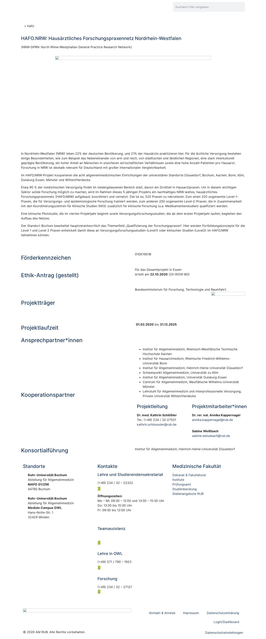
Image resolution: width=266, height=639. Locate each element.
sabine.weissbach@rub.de (211, 436)
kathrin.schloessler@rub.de (156, 424)
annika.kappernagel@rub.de (212, 420)
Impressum (191, 613)
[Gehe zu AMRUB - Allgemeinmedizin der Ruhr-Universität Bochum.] (22, 26)
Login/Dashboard (226, 622)
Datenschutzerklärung (223, 613)
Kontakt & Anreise (162, 613)
